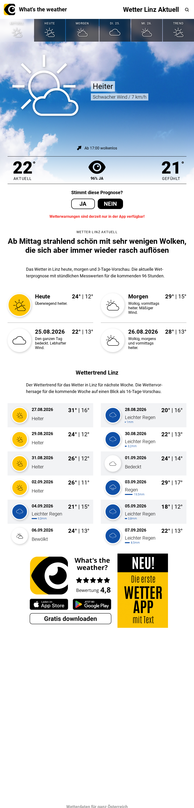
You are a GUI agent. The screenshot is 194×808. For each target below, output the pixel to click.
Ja (82, 204)
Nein (110, 204)
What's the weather (43, 9)
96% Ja (97, 178)
